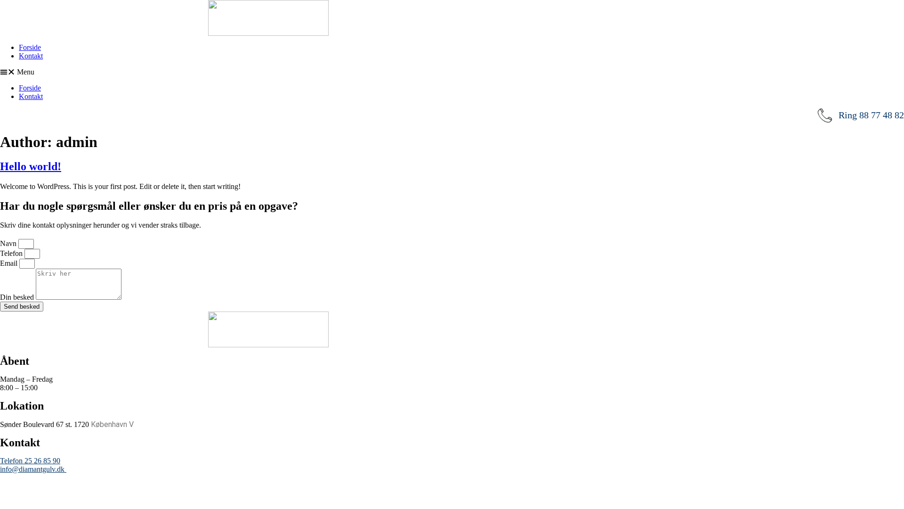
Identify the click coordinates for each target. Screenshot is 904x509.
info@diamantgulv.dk (33, 469)
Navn (9, 243)
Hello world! (30, 166)
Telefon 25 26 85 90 (30, 461)
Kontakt (31, 56)
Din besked (18, 297)
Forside (30, 47)
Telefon (12, 253)
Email (9, 263)
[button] (452, 72)
